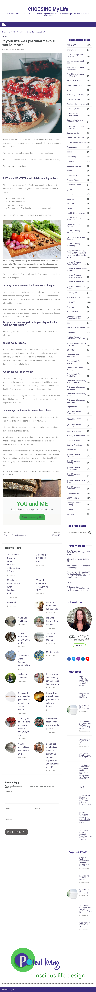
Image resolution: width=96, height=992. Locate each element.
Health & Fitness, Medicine (74, 218)
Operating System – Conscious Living (75, 317)
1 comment (84, 711)
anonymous (71, 50)
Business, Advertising (75, 95)
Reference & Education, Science (76, 394)
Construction (72, 147)
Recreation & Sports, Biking (75, 362)
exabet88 (70, 171)
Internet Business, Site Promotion (76, 287)
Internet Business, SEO (76, 282)
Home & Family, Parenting (73, 244)
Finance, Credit (73, 175)
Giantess (70, 199)
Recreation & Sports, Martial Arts (75, 375)
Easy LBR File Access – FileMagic (84, 695)
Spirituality (71, 450)
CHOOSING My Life (48, 9)
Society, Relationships (76, 435)
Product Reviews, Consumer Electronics (76, 338)
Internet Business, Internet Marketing (74, 276)
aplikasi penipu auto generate (75, 55)
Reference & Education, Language (76, 388)
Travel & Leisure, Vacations (73, 488)
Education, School (74, 166)
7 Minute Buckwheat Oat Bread (16, 535)
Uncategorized (73, 493)
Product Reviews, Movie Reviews (76, 344)
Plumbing (71, 332)
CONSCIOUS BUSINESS (76, 142)
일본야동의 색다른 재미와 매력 (42, 558)
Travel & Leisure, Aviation (73, 455)
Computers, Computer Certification (76, 127)
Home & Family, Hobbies (73, 231)
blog (69, 90)
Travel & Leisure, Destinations (73, 468)
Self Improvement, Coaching (74, 412)
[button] (32, 517)
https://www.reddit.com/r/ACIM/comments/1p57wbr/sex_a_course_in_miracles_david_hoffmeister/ (76, 253)
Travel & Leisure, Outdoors (73, 475)
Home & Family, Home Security (76, 238)
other (69, 323)
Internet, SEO (72, 293)
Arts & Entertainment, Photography (75, 75)
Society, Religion (73, 440)
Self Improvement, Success (74, 425)
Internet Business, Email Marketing (77, 269)
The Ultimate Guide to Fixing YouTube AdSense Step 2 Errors (78, 552)
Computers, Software (75, 138)
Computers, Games (74, 133)
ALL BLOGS (6, 37)
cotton (69, 152)
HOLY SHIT (56, 535)
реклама (70, 514)
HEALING (71, 204)
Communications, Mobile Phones (74, 114)
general (70, 194)
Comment (10, 791)
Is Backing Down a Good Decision (52, 621)
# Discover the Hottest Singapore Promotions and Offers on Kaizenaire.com (78, 588)
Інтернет (70, 509)
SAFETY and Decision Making (51, 636)
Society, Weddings (74, 445)
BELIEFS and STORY (75, 85)
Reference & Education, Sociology (76, 401)
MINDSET (71, 302)
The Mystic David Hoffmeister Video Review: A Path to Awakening (85, 835)
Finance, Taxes (73, 180)
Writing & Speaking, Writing (75, 504)
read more (79, 645)
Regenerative (72, 407)
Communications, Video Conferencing (76, 121)
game (69, 189)
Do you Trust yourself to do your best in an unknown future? (52, 700)
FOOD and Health (74, 185)
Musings (70, 307)
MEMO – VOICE (73, 297)
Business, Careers (74, 99)
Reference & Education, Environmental (76, 381)
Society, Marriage (74, 431)
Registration (12, 602)
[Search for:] (79, 532)
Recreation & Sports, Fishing (75, 368)
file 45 (69, 582)
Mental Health (52, 652)
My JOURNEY (72, 312)
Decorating (71, 156)
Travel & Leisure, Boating (73, 462)
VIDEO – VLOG (73, 498)
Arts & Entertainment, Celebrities (75, 68)
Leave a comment (84, 732)
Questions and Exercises (73, 355)
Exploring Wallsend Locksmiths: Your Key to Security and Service (84, 681)
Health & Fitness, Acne (76, 213)
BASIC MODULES (74, 80)
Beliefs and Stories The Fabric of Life (52, 605)
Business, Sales (73, 109)
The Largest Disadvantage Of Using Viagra (78, 566)
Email (37, 809)
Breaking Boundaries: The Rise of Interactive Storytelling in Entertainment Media (84, 817)
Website (9, 819)
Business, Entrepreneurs (77, 104)
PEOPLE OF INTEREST (76, 327)
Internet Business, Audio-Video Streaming (76, 263)
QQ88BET (71, 350)
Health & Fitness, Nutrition (74, 225)
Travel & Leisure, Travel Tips (76, 481)
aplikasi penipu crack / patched (76, 62)
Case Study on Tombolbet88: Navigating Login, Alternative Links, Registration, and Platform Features (78, 574)
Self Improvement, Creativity (74, 419)
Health (69, 208)
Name (9, 809)
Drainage (70, 161)
